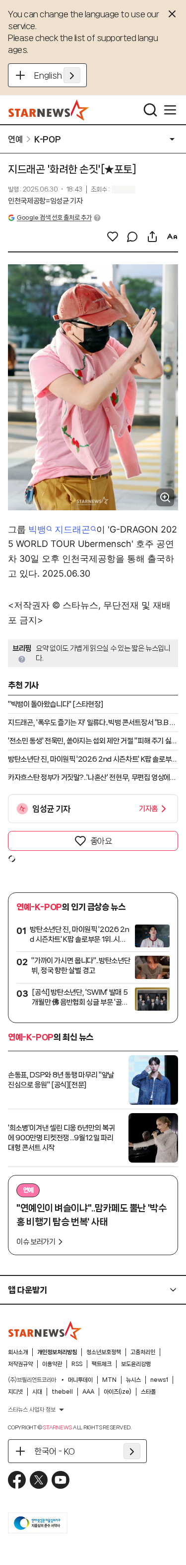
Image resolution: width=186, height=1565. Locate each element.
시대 (37, 1392)
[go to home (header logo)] (49, 110)
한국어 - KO (54, 1451)
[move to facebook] (17, 1480)
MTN (109, 1380)
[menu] (170, 110)
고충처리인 (142, 1352)
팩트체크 (102, 1364)
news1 (159, 1380)
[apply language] (71, 75)
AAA (88, 1392)
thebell (62, 1392)
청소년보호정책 (103, 1352)
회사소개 (18, 1352)
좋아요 (101, 840)
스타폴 (148, 1392)
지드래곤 (72, 529)
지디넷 (15, 1392)
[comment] (132, 237)
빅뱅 (37, 529)
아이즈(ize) (117, 1392)
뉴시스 (133, 1380)
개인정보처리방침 (57, 1352)
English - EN (57, 75)
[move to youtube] (60, 1480)
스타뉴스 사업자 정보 (32, 1410)
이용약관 (52, 1364)
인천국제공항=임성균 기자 (45, 201)
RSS (76, 1364)
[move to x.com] (39, 1480)
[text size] (172, 237)
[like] (113, 237)
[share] (152, 237)
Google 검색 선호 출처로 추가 (54, 217)
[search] (150, 110)
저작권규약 (20, 1364)
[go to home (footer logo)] (45, 1330)
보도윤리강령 (136, 1364)
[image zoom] (165, 497)
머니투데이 (80, 1380)
